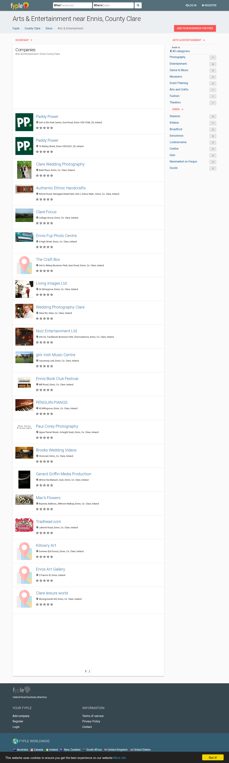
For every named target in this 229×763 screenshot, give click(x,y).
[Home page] (20, 5)
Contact (87, 727)
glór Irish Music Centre (55, 354)
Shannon (175, 116)
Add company (21, 716)
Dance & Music (179, 70)
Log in (192, 5)
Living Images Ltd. (52, 283)
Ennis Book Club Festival (57, 378)
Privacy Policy (91, 721)
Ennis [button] (176, 109)
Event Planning (179, 83)
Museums (176, 76)
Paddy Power (47, 116)
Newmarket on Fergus (183, 161)
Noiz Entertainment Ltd (56, 331)
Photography (178, 57)
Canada (38, 749)
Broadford (176, 129)
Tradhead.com (48, 521)
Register (210, 5)
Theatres (175, 102)
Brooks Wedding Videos (56, 450)
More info (119, 757)
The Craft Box (48, 259)
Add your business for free (195, 28)
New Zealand (71, 749)
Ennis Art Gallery (50, 569)
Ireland (53, 749)
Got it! (213, 757)
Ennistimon (176, 135)
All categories (181, 51)
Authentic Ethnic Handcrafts (61, 188)
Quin (172, 155)
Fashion (174, 96)
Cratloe (174, 148)
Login (16, 727)
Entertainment (178, 63)
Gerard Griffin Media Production (63, 474)
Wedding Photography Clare (60, 307)
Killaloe (174, 122)
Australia (22, 749)
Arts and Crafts (179, 89)
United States (142, 749)
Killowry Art (46, 545)
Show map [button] (22, 40)
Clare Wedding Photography (60, 164)
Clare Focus (46, 211)
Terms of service (93, 716)
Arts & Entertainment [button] (186, 40)
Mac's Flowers (48, 497)
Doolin (174, 168)
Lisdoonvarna (178, 142)
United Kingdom (117, 749)
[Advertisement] (80, 84)
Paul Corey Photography (57, 426)
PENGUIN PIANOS (51, 402)
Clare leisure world (52, 593)
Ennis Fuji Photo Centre (56, 235)
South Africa (94, 749)
